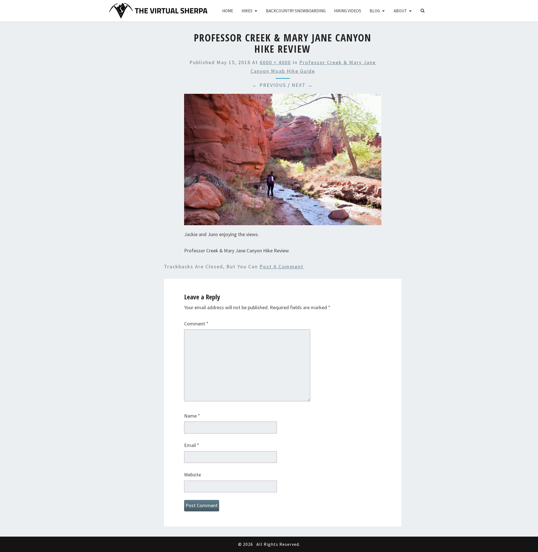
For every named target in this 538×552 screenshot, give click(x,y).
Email (191, 445)
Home (227, 10)
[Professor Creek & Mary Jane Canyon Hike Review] (282, 161)
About (400, 10)
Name (192, 416)
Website (192, 474)
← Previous (269, 85)
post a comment (281, 266)
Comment (196, 323)
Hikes (247, 10)
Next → (302, 85)
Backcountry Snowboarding (296, 10)
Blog (375, 10)
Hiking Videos (347, 10)
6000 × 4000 (275, 62)
